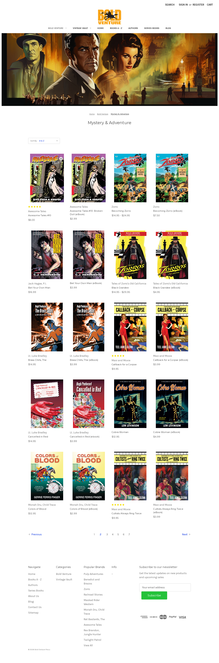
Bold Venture (55, 28)
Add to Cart (47, 185)
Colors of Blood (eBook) (84, 508)
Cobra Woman (120, 432)
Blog (168, 28)
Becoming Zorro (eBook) (167, 210)
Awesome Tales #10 (39, 215)
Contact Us (35, 607)
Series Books (151, 28)
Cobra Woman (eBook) (166, 432)
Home (100, 28)
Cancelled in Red (38, 436)
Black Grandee (120, 287)
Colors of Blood (37, 508)
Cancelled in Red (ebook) (85, 436)
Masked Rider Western (92, 602)
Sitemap (33, 612)
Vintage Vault (80, 28)
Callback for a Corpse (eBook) (170, 360)
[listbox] (49, 141)
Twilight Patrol (92, 639)
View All (88, 645)
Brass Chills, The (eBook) (84, 360)
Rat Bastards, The (94, 619)
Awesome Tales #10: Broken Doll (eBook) (86, 212)
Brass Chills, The (37, 360)
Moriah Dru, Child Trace (94, 611)
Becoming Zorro (121, 210)
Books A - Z (116, 28)
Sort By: (33, 141)
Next (185, 534)
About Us (33, 596)
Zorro (87, 589)
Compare (46, 178)
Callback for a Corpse (124, 364)
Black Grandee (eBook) (166, 287)
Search (170, 4)
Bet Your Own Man (39, 287)
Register (198, 4)
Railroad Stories (93, 594)
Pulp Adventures (93, 574)
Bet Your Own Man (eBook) (86, 283)
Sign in (183, 4)
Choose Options (130, 185)
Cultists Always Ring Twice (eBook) (168, 510)
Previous (36, 534)
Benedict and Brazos (92, 581)
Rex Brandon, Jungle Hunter (92, 632)
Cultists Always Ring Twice (127, 513)
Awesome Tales (93, 624)
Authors (133, 28)
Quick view (46, 171)
